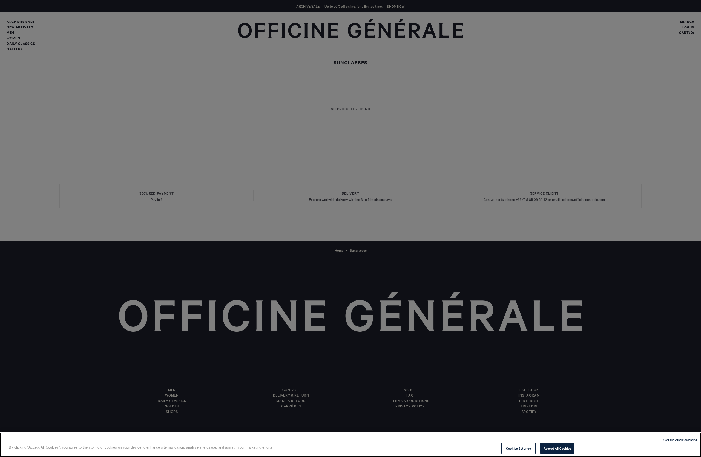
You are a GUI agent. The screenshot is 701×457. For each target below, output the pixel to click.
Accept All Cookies (557, 448)
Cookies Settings (518, 448)
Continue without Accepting (680, 440)
